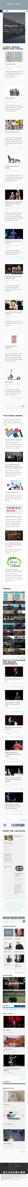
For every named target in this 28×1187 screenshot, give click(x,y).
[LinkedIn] (18, 825)
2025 (9, 903)
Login (10, 1167)
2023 (15, 903)
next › (17, 408)
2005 (15, 908)
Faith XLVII (7, 964)
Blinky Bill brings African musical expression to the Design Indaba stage (12, 806)
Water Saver (7, 1104)
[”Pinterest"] (21, 918)
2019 (9, 904)
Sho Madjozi (7, 1030)
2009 (21, 906)
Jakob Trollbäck (8, 1143)
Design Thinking (18, 621)
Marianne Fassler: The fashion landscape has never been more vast (14, 203)
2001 (12, 910)
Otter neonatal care (9, 1124)
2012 (12, 906)
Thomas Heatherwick (18, 965)
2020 (6, 904)
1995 (18, 910)
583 (19, 406)
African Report (9, 170)
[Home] (14, 4)
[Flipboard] (20, 825)
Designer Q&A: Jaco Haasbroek (11, 347)
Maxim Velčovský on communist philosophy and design (13, 754)
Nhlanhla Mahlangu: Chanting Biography (11, 1069)
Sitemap (15, 1167)
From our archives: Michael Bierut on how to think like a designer (13, 779)
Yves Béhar (17, 938)
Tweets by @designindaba (9, 1009)
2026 (6, 903)
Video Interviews (10, 316)
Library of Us (10, 25)
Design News (8, 66)
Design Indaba (7, 938)
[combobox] (21, 11)
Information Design (19, 640)
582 (16, 406)
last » (20, 408)
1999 (15, 910)
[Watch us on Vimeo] (16, 1172)
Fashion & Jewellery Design (8, 627)
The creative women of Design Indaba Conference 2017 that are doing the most (13, 466)
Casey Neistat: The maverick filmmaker (13, 313)
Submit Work (18, 1166)
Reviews (7, 134)
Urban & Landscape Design (19, 652)
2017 (15, 904)
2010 (18, 906)
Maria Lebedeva (10, 98)
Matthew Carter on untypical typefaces (13, 728)
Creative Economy (16, 134)
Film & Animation (19, 628)
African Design (13, 350)
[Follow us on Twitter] (6, 918)
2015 (21, 904)
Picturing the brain (10, 64)
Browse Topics (21, 657)
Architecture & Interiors (7, 608)
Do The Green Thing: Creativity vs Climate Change (13, 570)
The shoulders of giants (19, 874)
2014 (6, 906)
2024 (12, 903)
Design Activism (7, 621)
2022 (18, 903)
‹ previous (9, 406)
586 (11, 408)
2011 (15, 906)
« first (5, 406)
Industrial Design (7, 640)
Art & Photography (19, 609)
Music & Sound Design (18, 646)
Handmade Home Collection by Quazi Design (13, 277)
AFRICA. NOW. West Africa (13, 517)
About (10, 1164)
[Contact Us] (24, 1172)
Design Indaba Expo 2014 (17, 397)
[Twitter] (12, 825)
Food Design (6, 634)
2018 (12, 904)
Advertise (11, 1166)
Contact (16, 1164)
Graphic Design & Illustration (12, 101)
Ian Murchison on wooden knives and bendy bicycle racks (13, 704)
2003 (21, 908)
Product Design (7, 653)
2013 (9, 906)
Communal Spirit (8, 1049)
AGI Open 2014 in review (12, 132)
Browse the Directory (20, 972)
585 (8, 408)
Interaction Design (8, 647)
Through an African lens (12, 492)
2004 (18, 908)
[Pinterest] (15, 825)
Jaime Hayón (7, 952)
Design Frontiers (9, 384)
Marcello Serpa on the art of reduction (13, 242)
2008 (6, 908)
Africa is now (8, 843)
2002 (9, 910)
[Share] (23, 825)
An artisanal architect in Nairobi (12, 167)
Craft (5, 615)
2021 (21, 903)
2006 (12, 908)
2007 (9, 908)
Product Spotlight (10, 281)
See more (22, 820)
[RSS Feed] (21, 1172)
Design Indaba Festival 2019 (13, 440)
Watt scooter (9, 382)
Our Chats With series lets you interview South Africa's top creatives (13, 544)
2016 (18, 904)
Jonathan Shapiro (19, 952)
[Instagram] (11, 1172)
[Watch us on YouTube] (14, 1172)
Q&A (6, 208)
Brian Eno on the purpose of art (13, 679)
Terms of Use (12, 1169)
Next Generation (9, 100)
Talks (6, 245)
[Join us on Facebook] (13, 918)
